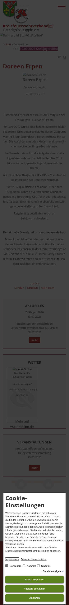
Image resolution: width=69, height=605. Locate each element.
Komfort (31, 566)
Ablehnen (34, 598)
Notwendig (15, 566)
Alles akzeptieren (34, 579)
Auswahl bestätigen (34, 588)
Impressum (12, 559)
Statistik (45, 566)
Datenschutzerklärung (34, 559)
